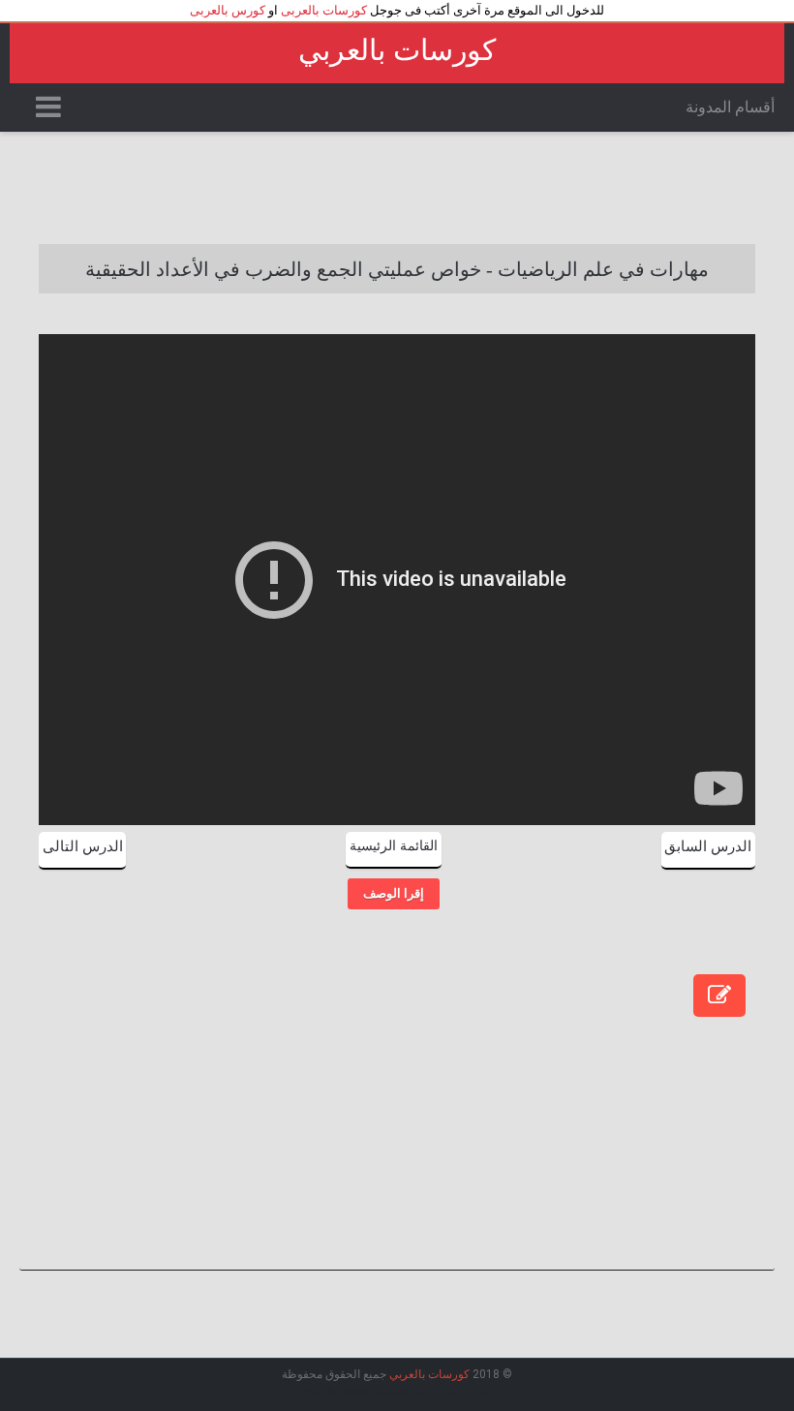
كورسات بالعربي (397, 50)
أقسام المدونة (730, 107)
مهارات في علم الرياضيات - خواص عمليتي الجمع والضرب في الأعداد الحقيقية (397, 269)
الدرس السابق (707, 846)
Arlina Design (338, 1390)
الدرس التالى (83, 846)
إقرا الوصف (393, 893)
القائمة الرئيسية (394, 846)
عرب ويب (434, 1390)
